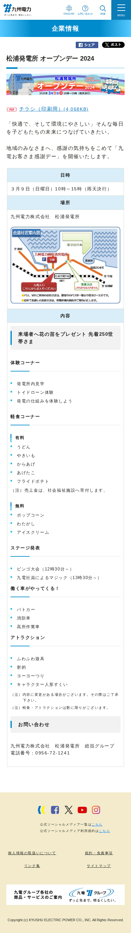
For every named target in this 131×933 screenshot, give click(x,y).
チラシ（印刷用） (54, 109)
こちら (97, 824)
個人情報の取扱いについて (32, 853)
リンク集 (32, 866)
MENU (121, 15)
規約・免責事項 (99, 853)
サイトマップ (99, 866)
